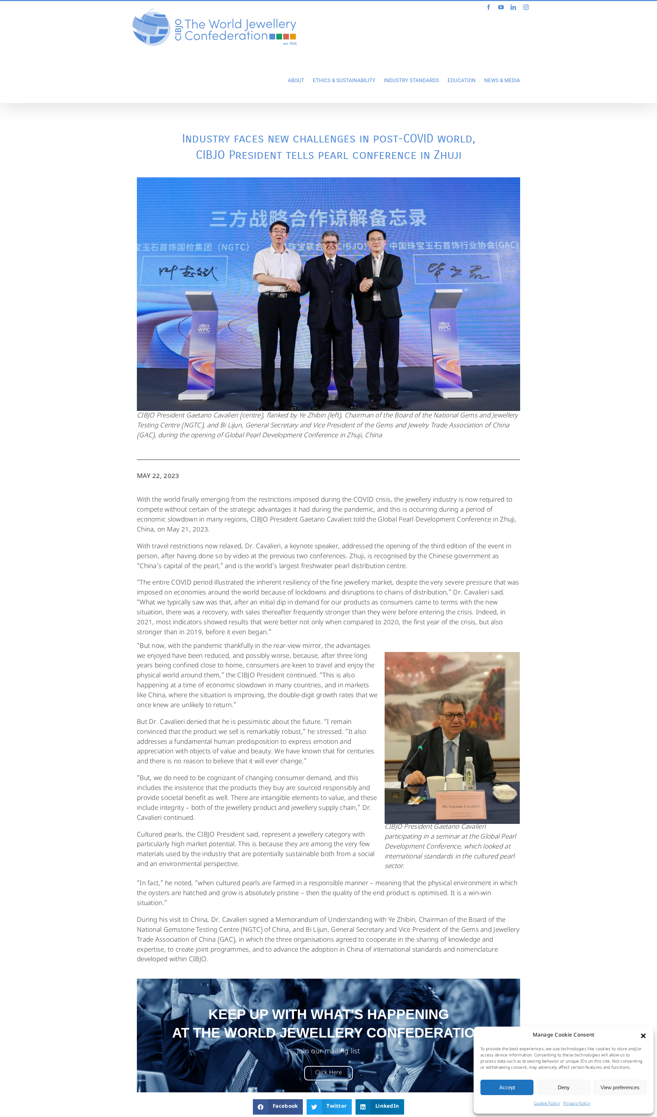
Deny (564, 1087)
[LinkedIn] (513, 7)
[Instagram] (526, 7)
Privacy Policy (576, 1104)
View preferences (620, 1087)
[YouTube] (501, 7)
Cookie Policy (547, 1104)
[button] (643, 1035)
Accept (507, 1087)
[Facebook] (488, 7)
